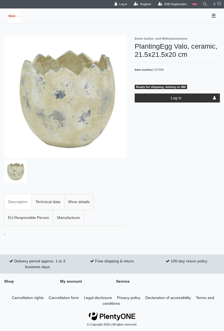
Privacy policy (128, 297)
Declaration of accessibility (168, 297)
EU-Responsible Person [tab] (28, 217)
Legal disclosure (98, 297)
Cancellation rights (28, 297)
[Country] (195, 4)
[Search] (205, 4)
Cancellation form (64, 297)
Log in (176, 98)
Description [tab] (18, 202)
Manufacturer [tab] (68, 217)
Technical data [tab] (48, 202)
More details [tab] (79, 202)
